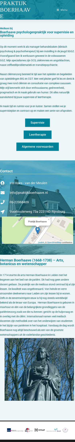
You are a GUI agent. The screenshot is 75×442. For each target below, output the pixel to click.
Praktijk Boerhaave (15, 9)
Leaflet (41, 242)
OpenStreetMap (54, 242)
